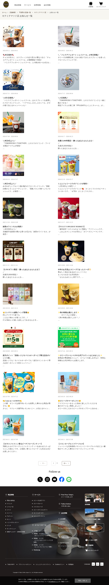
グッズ (9, 525)
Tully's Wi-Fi (10, 564)
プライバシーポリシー (25, 564)
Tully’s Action (66, 505)
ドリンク (9, 503)
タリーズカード (38, 503)
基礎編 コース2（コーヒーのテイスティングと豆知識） (43, 540)
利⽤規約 (71, 564)
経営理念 (62, 522)
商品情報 (11, 495)
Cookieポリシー (59, 564)
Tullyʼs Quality (66, 537)
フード (9, 510)
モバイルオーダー (39, 513)
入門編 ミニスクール (40, 531)
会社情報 (64, 513)
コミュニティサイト (39, 516)
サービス (37, 495)
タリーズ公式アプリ (39, 500)
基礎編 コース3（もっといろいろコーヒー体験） (43, 546)
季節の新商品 (11, 500)
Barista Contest (64, 543)
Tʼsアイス (10, 516)
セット (9, 519)
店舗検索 (13, 12)
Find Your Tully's (67, 496)
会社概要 (62, 519)
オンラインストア (93, 550)
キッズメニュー (11, 528)
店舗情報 (90, 545)
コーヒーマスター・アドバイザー (69, 546)
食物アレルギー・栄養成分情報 (16, 532)
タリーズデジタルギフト (41, 510)
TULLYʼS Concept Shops (67, 528)
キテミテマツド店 (40, 12)
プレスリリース (64, 525)
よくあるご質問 (92, 540)
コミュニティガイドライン (43, 564)
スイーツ (9, 513)
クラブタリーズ (38, 507)
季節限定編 (37, 550)
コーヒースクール (40, 525)
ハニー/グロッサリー (13, 522)
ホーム (4, 12)
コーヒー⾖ (10, 507)
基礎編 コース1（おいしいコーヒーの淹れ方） (43, 534)
